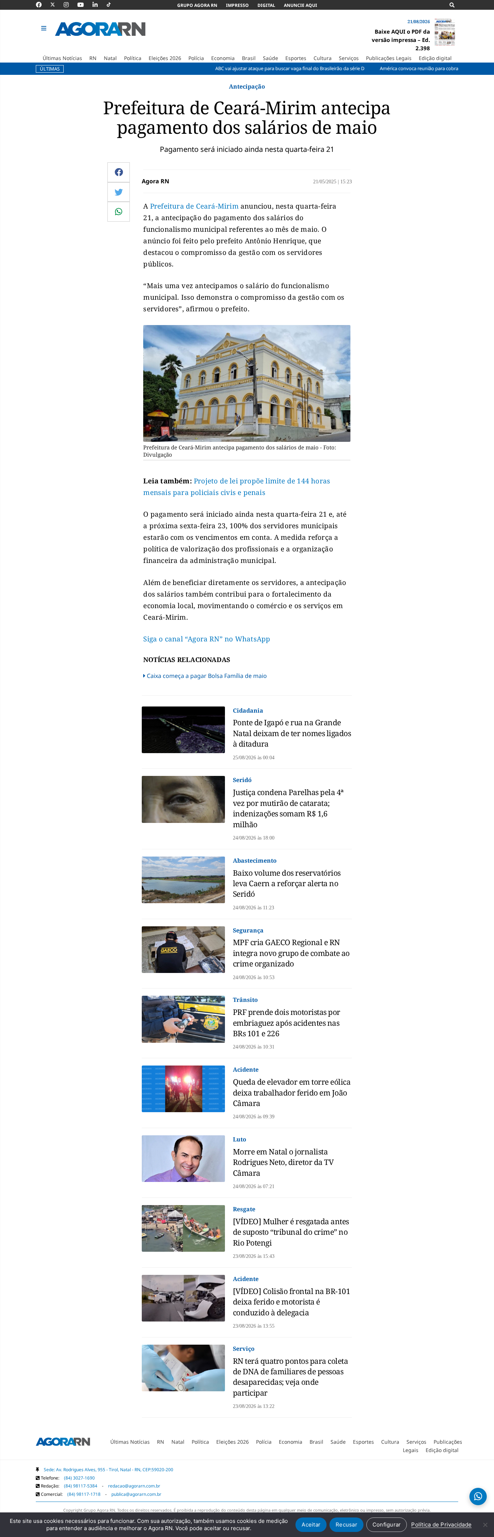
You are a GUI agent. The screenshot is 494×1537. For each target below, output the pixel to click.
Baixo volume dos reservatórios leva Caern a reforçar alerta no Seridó (287, 883)
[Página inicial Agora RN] (63, 1443)
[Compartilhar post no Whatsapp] (118, 211)
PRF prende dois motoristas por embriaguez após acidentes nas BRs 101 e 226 (286, 1022)
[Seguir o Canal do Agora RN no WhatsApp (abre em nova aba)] (478, 1496)
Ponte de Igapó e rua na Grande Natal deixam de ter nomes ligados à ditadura (292, 733)
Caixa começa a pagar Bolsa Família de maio (207, 676)
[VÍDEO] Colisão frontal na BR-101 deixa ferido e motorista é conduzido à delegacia (291, 1302)
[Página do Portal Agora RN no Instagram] (70, 5)
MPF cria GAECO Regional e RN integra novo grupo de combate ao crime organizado (291, 953)
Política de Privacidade (441, 1524)
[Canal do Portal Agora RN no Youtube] (84, 5)
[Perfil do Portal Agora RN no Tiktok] (112, 5)
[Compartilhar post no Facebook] (119, 172)
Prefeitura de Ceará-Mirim (194, 206)
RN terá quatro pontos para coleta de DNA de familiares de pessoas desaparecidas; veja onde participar (290, 1377)
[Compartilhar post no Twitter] (119, 192)
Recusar (346, 1524)
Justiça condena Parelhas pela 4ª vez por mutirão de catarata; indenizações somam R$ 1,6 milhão (288, 808)
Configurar (386, 1524)
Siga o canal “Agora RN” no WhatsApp (206, 639)
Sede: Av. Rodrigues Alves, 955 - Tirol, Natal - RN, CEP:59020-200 (108, 1469)
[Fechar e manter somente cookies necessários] (485, 1524)
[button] (45, 28)
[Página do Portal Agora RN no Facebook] (42, 5)
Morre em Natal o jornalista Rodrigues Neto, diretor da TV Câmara (283, 1162)
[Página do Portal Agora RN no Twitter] (57, 5)
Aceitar (311, 1524)
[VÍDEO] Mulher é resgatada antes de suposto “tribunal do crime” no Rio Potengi (291, 1232)
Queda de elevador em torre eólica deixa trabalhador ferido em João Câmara (292, 1092)
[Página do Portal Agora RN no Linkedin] (99, 5)
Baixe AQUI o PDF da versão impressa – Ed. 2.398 (401, 40)
